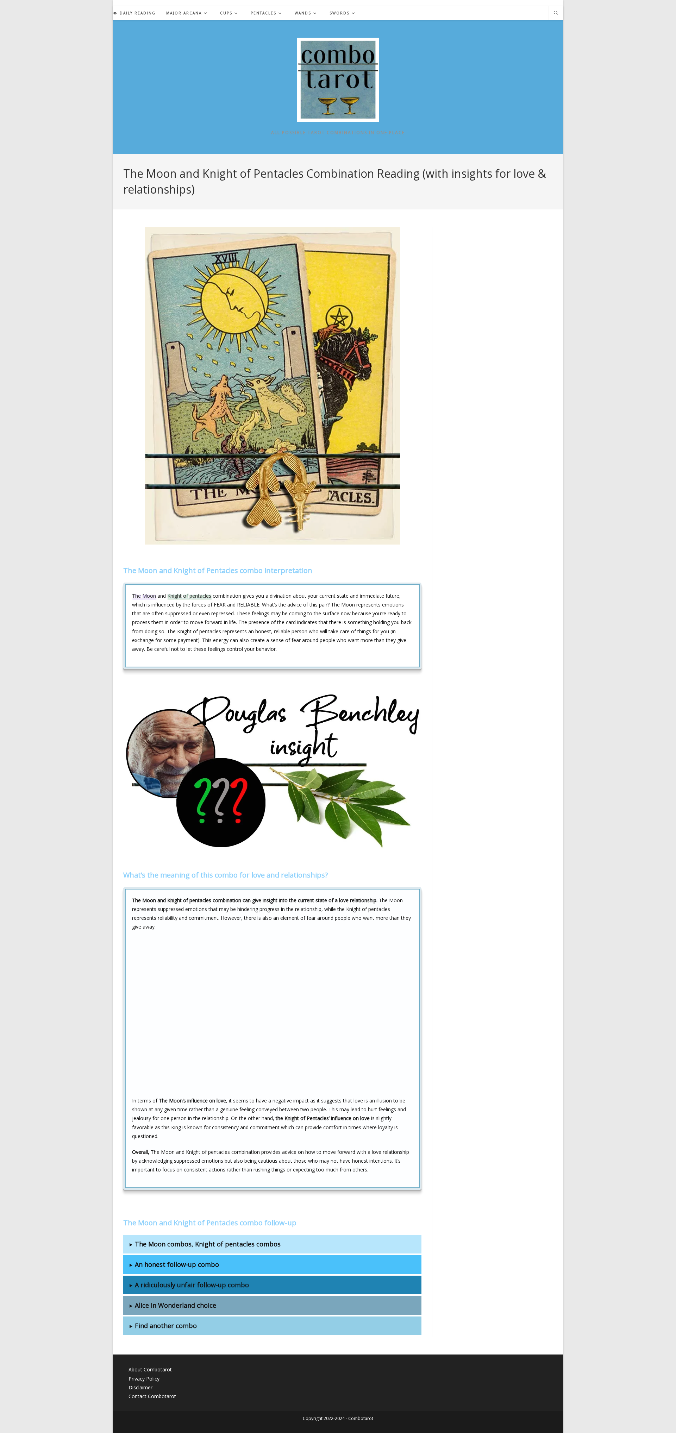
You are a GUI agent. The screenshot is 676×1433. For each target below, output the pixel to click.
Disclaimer (140, 1387)
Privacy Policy (144, 1378)
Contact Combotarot (152, 1396)
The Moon (144, 595)
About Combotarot (150, 1369)
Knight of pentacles (189, 595)
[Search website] (556, 13)
